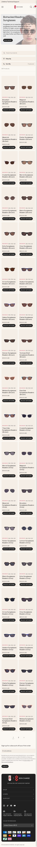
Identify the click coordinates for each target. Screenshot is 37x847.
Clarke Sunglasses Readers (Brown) (26, 318)
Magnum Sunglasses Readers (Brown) (27, 102)
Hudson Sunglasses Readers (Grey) (9, 648)
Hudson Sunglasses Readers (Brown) (27, 283)
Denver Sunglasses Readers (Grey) (27, 684)
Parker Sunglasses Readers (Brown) (26, 138)
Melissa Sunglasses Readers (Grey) (26, 720)
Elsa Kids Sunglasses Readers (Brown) (27, 392)
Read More (8, 40)
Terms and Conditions (7, 762)
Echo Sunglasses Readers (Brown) (8, 247)
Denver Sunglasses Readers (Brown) (9, 354)
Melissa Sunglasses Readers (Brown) (9, 391)
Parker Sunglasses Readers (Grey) (9, 542)
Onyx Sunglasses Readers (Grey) (26, 613)
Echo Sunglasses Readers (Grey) (26, 577)
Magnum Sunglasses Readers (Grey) (27, 467)
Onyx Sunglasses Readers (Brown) (26, 247)
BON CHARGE (10, 844)
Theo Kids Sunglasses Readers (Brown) (9, 430)
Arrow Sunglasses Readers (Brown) (8, 283)
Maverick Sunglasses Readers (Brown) (9, 139)
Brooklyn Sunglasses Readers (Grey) (27, 505)
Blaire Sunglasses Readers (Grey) (8, 577)
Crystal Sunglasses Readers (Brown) (9, 176)
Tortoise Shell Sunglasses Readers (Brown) (27, 355)
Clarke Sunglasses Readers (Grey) (9, 684)
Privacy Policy (26, 760)
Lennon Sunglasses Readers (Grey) (27, 542)
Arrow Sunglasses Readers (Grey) (8, 613)
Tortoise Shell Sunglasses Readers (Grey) (9, 721)
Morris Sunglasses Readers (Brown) (26, 176)
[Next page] (24, 737)
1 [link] (13, 737)
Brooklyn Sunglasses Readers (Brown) (9, 102)
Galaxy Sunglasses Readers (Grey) (26, 648)
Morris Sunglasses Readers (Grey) (9, 466)
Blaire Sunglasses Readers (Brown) (26, 211)
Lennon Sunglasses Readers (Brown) (9, 211)
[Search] (31, 7)
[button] (2, 7)
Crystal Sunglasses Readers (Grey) (26, 429)
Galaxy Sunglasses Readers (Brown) (9, 318)
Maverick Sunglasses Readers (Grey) (9, 505)
